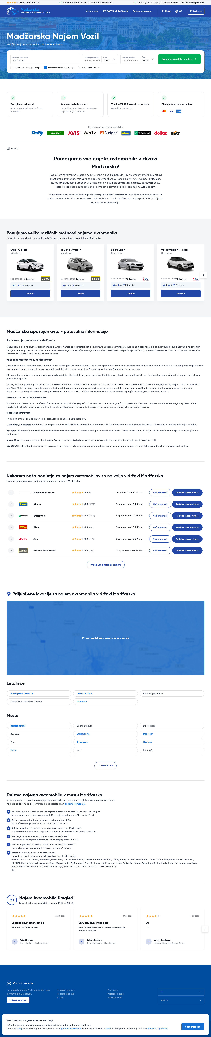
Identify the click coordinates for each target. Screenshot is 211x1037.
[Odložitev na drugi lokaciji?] (11, 67)
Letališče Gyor (84, 693)
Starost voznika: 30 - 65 (59, 67)
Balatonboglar (17, 725)
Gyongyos (82, 742)
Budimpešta (83, 734)
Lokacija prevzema (20, 57)
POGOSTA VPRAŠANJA (115, 11)
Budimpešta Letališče (21, 693)
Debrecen (148, 734)
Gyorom (147, 742)
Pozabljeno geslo (115, 993)
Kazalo (60, 997)
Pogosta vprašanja (65, 990)
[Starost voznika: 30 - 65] (45, 67)
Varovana (82, 701)
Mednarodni (92, 11)
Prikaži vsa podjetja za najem (105, 564)
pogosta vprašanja (75, 803)
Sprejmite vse (192, 1027)
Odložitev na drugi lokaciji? (27, 67)
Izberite (30, 293)
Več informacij (160, 492)
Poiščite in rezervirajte (187, 492)
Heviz (13, 750)
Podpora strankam (142, 11)
